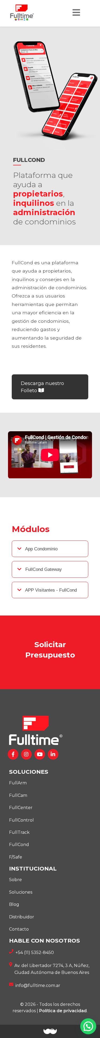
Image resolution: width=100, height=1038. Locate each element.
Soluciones (20, 892)
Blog (14, 904)
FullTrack (19, 832)
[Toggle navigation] (76, 12)
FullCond (19, 844)
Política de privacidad (63, 1010)
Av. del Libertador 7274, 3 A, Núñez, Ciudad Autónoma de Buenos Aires (51, 969)
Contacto (19, 929)
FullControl (21, 820)
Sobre (15, 879)
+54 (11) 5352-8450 (34, 952)
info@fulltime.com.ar (37, 985)
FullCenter (21, 807)
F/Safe (15, 857)
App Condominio (41, 548)
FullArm (18, 782)
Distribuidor (21, 916)
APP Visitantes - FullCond (50, 590)
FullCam (18, 795)
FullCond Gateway (43, 569)
